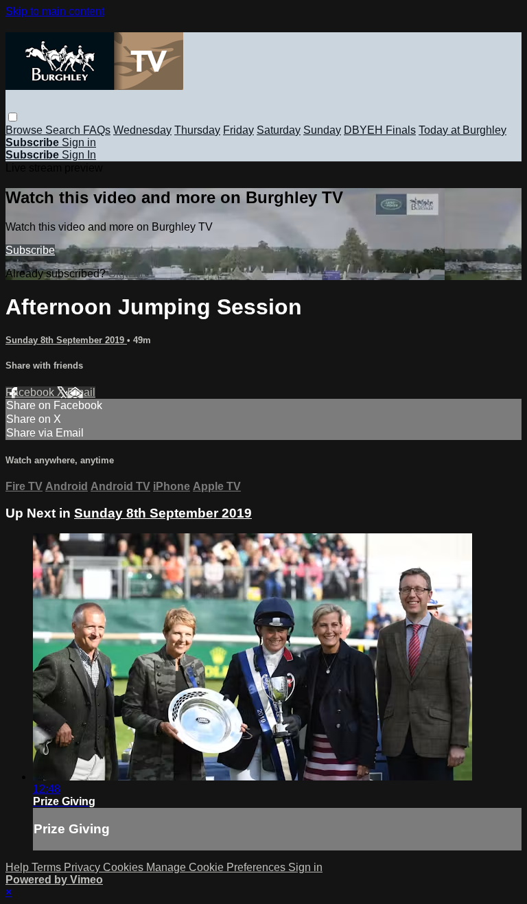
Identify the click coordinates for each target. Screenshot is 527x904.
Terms (48, 867)
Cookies (124, 867)
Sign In (79, 155)
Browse (25, 130)
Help (18, 867)
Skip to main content (54, 11)
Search (64, 130)
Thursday (197, 130)
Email (81, 392)
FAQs (96, 130)
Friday (238, 130)
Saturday (279, 130)
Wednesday (142, 130)
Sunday (322, 130)
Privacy (83, 867)
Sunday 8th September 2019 (66, 340)
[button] (12, 117)
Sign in (79, 142)
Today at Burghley (462, 130)
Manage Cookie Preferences (217, 867)
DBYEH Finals (380, 130)
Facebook (31, 392)
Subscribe (30, 250)
